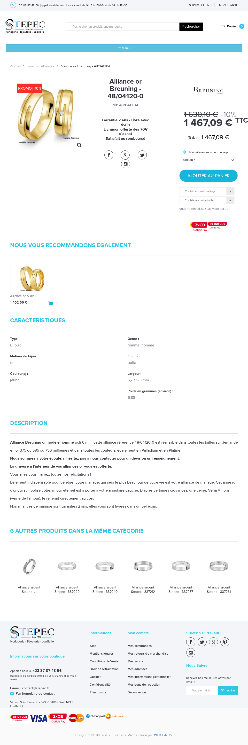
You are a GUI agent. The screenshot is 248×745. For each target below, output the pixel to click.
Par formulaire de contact (34, 693)
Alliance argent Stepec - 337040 (105, 589)
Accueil (15, 66)
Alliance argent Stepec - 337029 (66, 589)
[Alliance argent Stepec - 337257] (181, 569)
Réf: (114, 105)
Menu (125, 48)
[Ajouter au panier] (50, 303)
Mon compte (138, 633)
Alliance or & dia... (23, 296)
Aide (93, 646)
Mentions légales (102, 654)
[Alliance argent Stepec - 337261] (219, 569)
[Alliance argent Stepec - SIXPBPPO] (29, 569)
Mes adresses (137, 669)
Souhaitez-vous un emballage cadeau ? (205, 156)
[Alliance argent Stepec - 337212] (143, 569)
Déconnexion (137, 692)
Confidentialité (100, 685)
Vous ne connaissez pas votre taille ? (203, 209)
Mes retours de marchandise (148, 654)
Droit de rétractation (104, 669)
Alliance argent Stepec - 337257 (181, 589)
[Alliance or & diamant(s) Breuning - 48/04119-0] (31, 277)
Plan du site (98, 692)
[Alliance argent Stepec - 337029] (67, 569)
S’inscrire (228, 690)
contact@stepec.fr (35, 688)
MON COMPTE (228, 5)
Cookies (95, 677)
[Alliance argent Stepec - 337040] (105, 569)
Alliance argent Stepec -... (29, 589)
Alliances (47, 66)
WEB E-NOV (163, 735)
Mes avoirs (135, 661)
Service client (200, 5)
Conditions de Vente (104, 661)
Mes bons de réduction (144, 685)
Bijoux (30, 66)
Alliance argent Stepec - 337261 (219, 589)
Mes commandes (140, 646)
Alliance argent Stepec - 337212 (143, 589)
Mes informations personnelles (149, 677)
